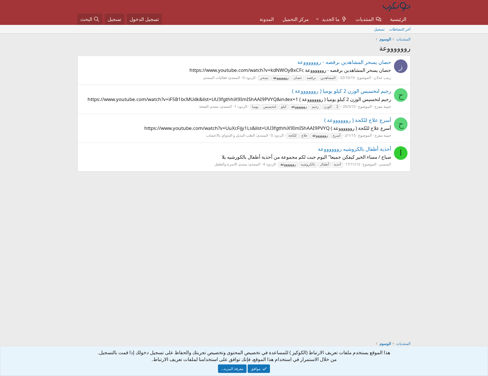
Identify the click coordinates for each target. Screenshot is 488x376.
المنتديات (365, 19)
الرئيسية (398, 19)
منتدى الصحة (209, 106)
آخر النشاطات (400, 29)
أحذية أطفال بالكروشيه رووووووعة (354, 148)
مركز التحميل (295, 19)
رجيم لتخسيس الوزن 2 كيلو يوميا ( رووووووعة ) (341, 90)
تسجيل (379, 29)
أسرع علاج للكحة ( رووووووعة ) (357, 120)
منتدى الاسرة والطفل (230, 164)
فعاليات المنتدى (215, 77)
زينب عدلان (382, 77)
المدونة (267, 19)
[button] (317, 19)
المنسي (385, 164)
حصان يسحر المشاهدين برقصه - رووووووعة (344, 62)
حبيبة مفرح (382, 106)
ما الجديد (330, 19)
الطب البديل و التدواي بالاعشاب (230, 135)
